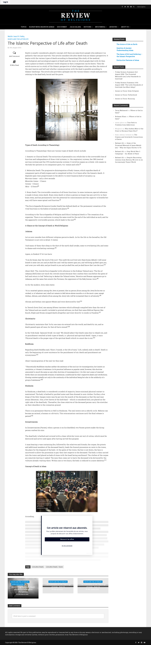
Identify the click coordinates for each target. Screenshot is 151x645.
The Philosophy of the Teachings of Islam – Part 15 (58, 585)
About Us (125, 27)
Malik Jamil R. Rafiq (16, 36)
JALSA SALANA (75, 27)
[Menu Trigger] (2, 2)
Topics (23, 27)
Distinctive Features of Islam (128, 60)
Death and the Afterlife (18, 39)
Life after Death (38, 567)
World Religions (18, 584)
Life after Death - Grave (54, 567)
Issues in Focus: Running (125, 99)
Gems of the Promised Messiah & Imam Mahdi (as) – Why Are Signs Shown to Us (128, 145)
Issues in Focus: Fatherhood (126, 95)
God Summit (62, 27)
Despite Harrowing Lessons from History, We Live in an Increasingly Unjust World (129, 159)
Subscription (141, 7)
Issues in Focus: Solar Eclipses (127, 91)
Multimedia (100, 27)
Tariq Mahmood (121, 110)
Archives (113, 27)
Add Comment (14, 56)
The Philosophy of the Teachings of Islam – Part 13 (93, 585)
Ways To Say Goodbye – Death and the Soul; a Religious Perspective (23, 589)
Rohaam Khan (120, 116)
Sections (87, 27)
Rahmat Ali (119, 143)
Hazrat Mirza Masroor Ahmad (41, 27)
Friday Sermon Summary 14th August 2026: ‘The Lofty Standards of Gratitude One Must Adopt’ (129, 85)
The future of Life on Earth (127, 44)
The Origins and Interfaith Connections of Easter (129, 137)
